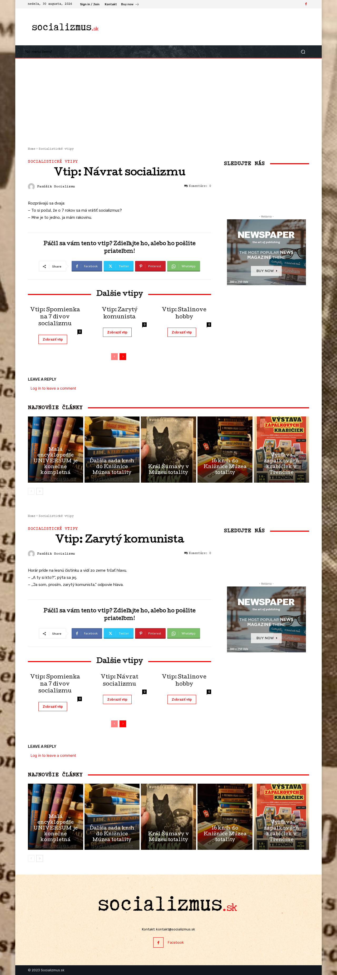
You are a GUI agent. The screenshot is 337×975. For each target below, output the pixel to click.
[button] (303, 51)
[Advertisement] (212, 27)
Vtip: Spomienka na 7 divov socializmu (55, 317)
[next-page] (123, 356)
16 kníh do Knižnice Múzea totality (225, 467)
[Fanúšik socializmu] (32, 186)
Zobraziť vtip (53, 339)
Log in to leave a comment (53, 388)
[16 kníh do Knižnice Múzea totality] (225, 449)
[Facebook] (306, 4)
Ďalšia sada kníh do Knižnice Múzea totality (112, 467)
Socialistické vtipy (56, 149)
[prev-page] (114, 356)
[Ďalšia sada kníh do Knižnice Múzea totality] (112, 449)
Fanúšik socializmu (56, 186)
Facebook (176, 942)
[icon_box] (130, 5)
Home (31, 149)
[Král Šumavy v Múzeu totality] (168, 449)
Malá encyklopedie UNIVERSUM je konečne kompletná (55, 461)
